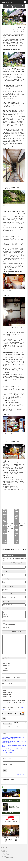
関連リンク (3, 856)
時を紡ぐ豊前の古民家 (7, 753)
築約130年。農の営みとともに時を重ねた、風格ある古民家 (14, 745)
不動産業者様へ (4, 851)
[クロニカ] (11, 833)
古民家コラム (13, 726)
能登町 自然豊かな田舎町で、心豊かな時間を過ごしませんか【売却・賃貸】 (13, 749)
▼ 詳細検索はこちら (20, 774)
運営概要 (3, 850)
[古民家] (2, 787)
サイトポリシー (4, 853)
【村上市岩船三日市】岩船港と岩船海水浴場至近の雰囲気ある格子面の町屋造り (13, 738)
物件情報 (18, 726)
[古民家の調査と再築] (11, 806)
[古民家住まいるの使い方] (11, 819)
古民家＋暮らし (7, 726)
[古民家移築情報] (11, 793)
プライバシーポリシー (6, 854)
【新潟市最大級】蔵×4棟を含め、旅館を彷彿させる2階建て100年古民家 (14, 741)
